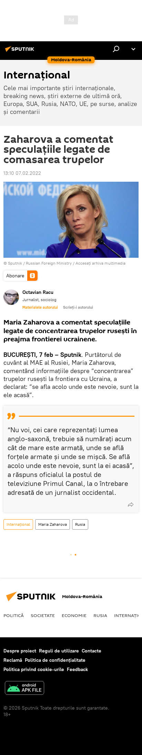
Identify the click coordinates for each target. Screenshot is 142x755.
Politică (13, 615)
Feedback (77, 669)
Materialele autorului (40, 307)
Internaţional (18, 524)
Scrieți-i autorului (78, 307)
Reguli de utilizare (59, 651)
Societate (43, 615)
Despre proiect (19, 651)
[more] (131, 504)
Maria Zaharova (52, 524)
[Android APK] (24, 688)
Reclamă (12, 660)
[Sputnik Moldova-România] (20, 52)
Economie (74, 615)
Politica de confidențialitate (55, 660)
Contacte (91, 651)
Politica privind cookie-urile (33, 669)
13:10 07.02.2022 (22, 173)
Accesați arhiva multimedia (100, 263)
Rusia (80, 524)
